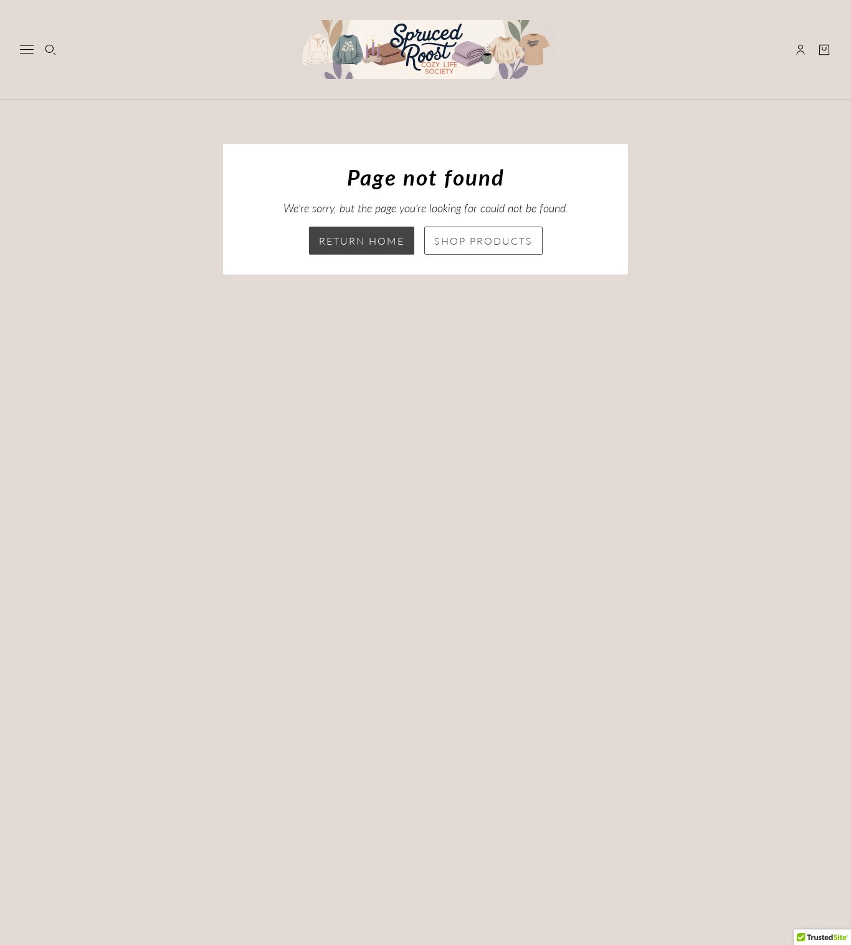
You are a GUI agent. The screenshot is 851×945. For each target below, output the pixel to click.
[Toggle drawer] (27, 49)
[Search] (50, 50)
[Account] (800, 50)
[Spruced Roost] (425, 49)
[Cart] (824, 50)
